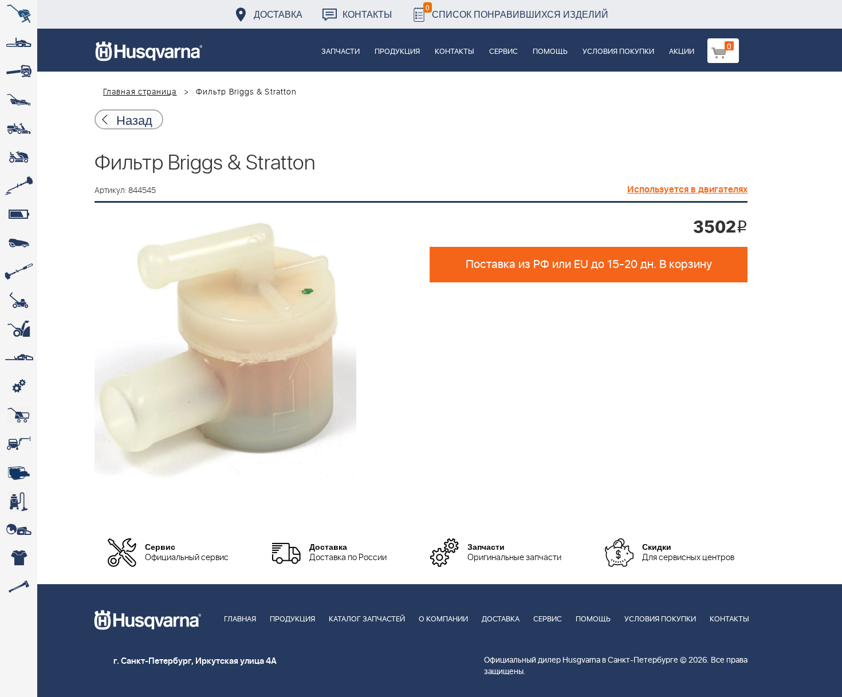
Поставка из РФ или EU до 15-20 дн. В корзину (589, 264)
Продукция (397, 51)
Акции (681, 51)
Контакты (367, 14)
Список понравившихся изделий (517, 11)
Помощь (550, 51)
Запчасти (340, 51)
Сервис (503, 51)
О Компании (443, 619)
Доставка (278, 14)
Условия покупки (618, 51)
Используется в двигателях (687, 189)
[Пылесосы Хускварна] (18, 501)
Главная (240, 619)
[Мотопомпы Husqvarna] (18, 472)
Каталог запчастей (367, 619)
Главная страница (140, 92)
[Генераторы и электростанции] (18, 415)
